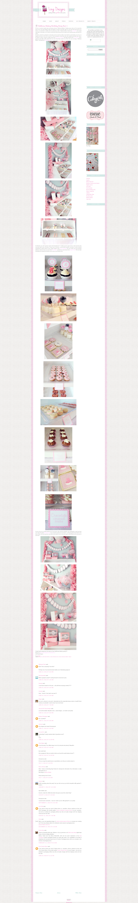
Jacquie (40, 781)
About (57, 21)
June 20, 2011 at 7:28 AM (46, 705)
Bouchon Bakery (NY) (90, 189)
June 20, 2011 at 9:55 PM (46, 712)
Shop (50, 21)
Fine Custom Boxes (43, 846)
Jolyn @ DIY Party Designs (45, 708)
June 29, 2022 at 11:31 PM (46, 855)
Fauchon (88, 178)
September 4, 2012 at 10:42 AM (48, 802)
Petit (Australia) (42, 675)
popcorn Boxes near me (44, 824)
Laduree (88, 192)
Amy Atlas (88, 186)
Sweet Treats (91, 21)
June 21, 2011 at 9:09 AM (46, 720)
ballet (40, 656)
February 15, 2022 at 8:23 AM (48, 842)
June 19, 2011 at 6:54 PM (46, 671)
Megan (40, 699)
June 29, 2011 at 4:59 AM (46, 747)
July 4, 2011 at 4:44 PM (46, 763)
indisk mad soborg (72, 832)
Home (44, 21)
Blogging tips (69, 902)
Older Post (78, 893)
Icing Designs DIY (54, 656)
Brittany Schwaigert (43, 716)
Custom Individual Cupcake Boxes (64, 810)
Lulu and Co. (41, 732)
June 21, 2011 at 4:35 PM (46, 728)
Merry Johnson (42, 766)
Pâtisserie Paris (42, 664)
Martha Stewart (89, 197)
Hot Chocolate (89, 188)
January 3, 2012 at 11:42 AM (47, 787)
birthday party (46, 656)
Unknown (41, 724)
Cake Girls (88, 199)
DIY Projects (80, 21)
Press (64, 21)
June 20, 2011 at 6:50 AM (46, 695)
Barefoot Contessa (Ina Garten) (92, 183)
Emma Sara (41, 830)
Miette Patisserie (89, 181)
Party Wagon (41, 743)
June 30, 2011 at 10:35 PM (46, 755)
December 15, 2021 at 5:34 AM (48, 826)
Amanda (40, 683)
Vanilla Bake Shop (90, 194)
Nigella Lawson (89, 184)
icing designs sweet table (65, 656)
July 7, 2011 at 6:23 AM (46, 777)
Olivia (40, 819)
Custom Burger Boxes (62, 850)
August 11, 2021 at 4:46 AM (47, 815)
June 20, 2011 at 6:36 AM (46, 687)
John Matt (41, 806)
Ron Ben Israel (89, 195)
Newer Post (38, 893)
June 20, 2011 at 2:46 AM (46, 679)
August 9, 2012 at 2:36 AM (47, 795)
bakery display (48, 772)
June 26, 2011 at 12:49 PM (46, 739)
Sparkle (87, 180)
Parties (71, 21)
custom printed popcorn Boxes (63, 821)
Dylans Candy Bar (90, 191)
